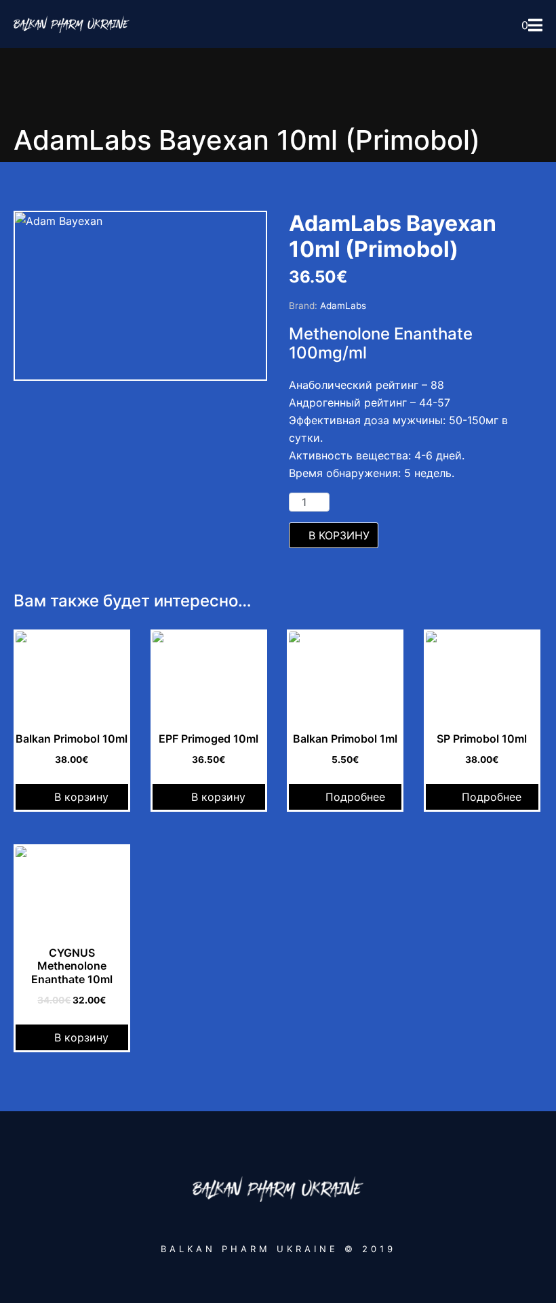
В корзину (339, 535)
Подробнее (355, 797)
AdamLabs (343, 305)
